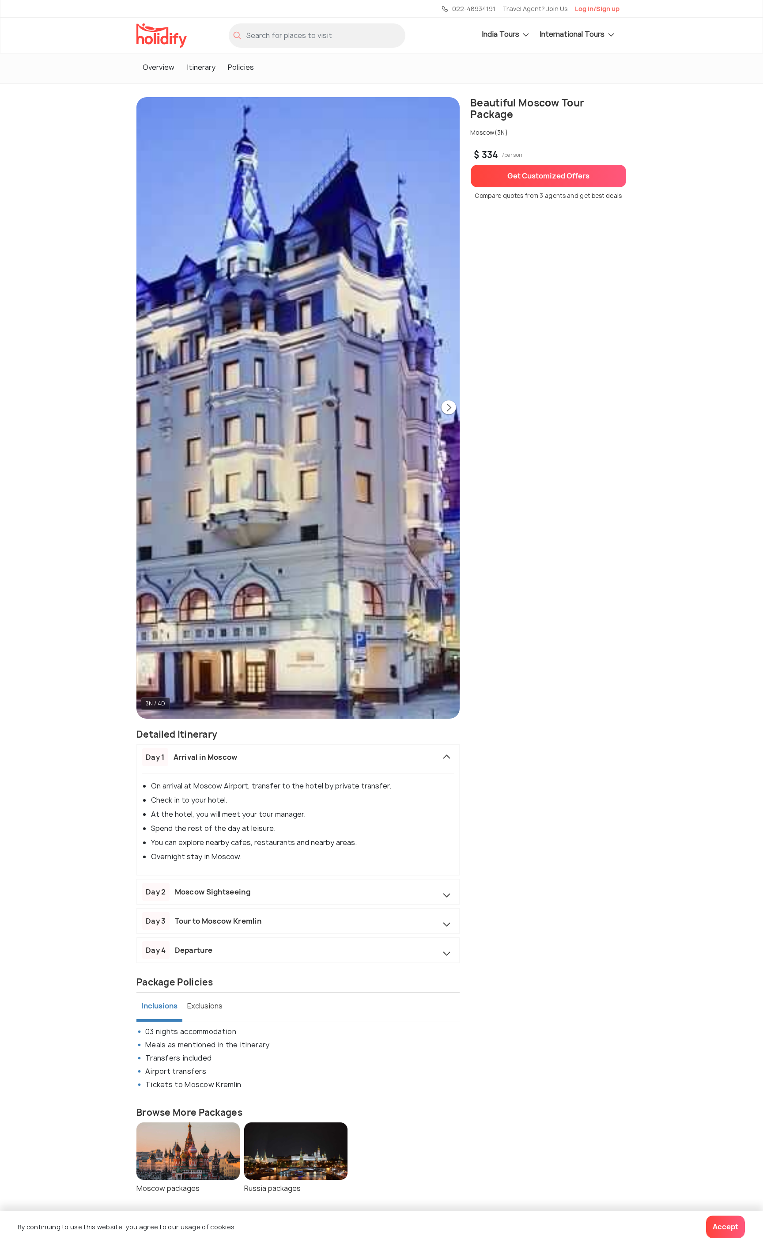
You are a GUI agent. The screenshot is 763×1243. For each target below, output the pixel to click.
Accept (725, 1227)
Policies (241, 67)
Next (448, 408)
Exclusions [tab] (205, 1006)
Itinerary (201, 67)
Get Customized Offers (548, 176)
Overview (158, 67)
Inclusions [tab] (159, 1006)
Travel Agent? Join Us (535, 8)
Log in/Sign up (597, 8)
